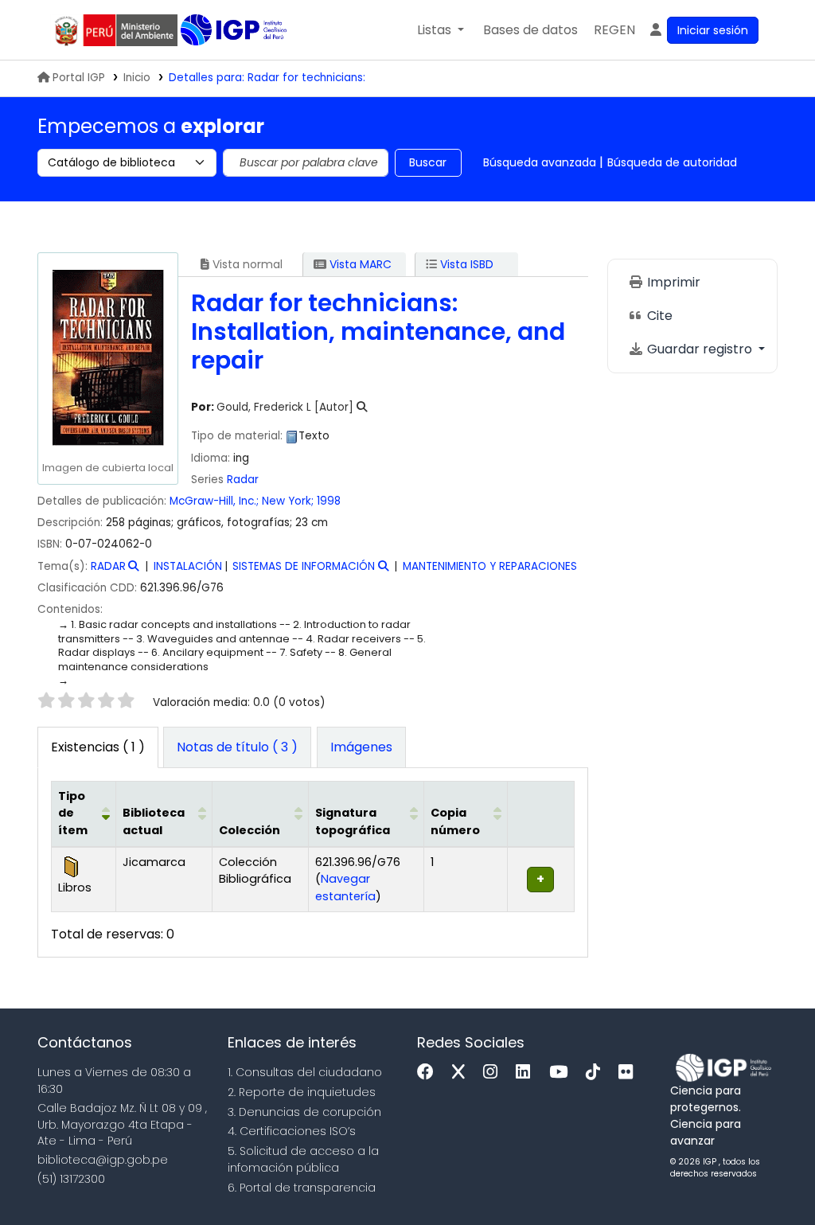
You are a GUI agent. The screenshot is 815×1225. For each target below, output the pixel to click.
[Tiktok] (597, 1072)
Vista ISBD (465, 264)
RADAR (108, 566)
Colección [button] (249, 830)
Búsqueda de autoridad (672, 162)
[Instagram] (494, 1072)
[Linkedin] (527, 1072)
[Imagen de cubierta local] (107, 357)
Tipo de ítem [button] (73, 813)
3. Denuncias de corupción (304, 1112)
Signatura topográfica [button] (352, 821)
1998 (329, 501)
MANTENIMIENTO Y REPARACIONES (490, 566)
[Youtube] (562, 1072)
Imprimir (672, 282)
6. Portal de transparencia (302, 1188)
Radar (243, 479)
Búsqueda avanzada (539, 162)
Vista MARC (359, 264)
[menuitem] (614, 30)
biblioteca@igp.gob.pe (102, 1160)
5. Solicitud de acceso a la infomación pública (303, 1159)
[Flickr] (629, 1072)
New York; (288, 501)
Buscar (427, 162)
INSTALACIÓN (188, 566)
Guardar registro (699, 349)
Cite (658, 315)
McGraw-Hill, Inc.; (214, 501)
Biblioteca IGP (235, 30)
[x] (462, 1072)
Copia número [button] (455, 821)
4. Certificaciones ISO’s (292, 1131)
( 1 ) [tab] (98, 747)
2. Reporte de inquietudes (302, 1092)
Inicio (136, 77)
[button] (440, 30)
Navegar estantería (345, 887)
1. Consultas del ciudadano (305, 1072)
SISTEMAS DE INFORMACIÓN (303, 566)
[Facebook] (429, 1072)
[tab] (237, 747)
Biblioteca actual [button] (154, 821)
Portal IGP (79, 77)
